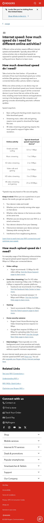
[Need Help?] (39, 518)
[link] (18, 16)
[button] (35, 3)
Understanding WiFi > (10, 378)
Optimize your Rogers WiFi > (13, 388)
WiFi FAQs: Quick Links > (11, 383)
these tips (28, 357)
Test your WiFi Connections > (13, 374)
